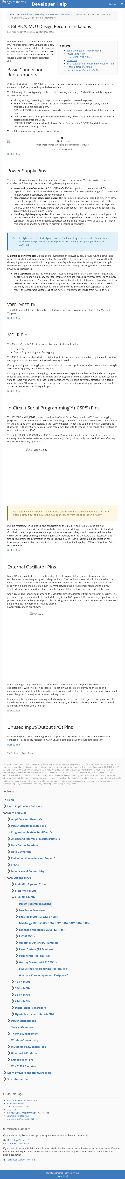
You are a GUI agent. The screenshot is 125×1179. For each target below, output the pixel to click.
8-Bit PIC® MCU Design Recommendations (32, 17)
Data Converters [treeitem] (21, 851)
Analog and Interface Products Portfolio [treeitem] (35, 838)
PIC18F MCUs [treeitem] (27, 936)
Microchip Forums (17, 1140)
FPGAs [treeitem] (15, 864)
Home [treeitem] (10, 799)
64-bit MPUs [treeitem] (22, 1001)
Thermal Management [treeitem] (25, 1033)
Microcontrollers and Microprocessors (68, 14)
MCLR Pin (72, 60)
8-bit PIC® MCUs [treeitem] (25, 897)
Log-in (112, 4)
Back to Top (13, 154)
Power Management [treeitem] (23, 1020)
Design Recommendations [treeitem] (35, 903)
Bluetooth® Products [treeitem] (24, 1053)
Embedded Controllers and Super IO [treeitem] (33, 858)
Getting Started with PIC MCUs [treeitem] (38, 962)
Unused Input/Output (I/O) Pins (84, 70)
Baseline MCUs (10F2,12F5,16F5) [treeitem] (38, 916)
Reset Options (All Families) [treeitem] (36, 949)
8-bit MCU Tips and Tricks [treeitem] (30, 884)
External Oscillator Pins (79, 66)
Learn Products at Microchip (30, 14)
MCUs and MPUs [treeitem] (21, 877)
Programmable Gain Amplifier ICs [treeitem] (31, 832)
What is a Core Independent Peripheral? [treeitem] (43, 975)
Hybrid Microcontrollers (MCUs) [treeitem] (34, 1014)
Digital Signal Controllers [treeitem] (30, 1007)
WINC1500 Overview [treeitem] (23, 1066)
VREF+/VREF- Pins (82, 57)
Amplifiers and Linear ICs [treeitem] (26, 819)
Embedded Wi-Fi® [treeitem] (22, 1059)
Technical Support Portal (20, 1159)
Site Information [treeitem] (17, 1079)
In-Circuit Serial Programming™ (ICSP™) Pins (90, 63)
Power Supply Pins (77, 53)
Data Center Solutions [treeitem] (24, 845)
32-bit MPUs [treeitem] (22, 994)
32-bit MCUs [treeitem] (22, 988)
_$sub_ (30, 753)
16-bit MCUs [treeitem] (22, 981)
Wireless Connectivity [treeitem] (24, 1040)
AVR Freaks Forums (17, 1143)
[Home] (11, 14)
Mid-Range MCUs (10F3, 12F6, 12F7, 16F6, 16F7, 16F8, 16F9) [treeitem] (54, 923)
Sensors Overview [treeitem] (22, 1027)
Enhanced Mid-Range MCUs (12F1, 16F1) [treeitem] (43, 929)
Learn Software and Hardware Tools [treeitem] (29, 1072)
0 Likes (14, 753)
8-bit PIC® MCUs (100, 14)
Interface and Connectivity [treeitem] (28, 871)
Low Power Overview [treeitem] (32, 910)
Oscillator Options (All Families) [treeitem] (38, 942)
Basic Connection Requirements (84, 50)
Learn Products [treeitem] (16, 812)
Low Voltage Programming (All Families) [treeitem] (43, 968)
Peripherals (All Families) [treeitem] (34, 955)
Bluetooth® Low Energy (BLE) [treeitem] (29, 1046)
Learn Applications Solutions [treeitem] (24, 806)
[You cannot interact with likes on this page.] (8, 753)
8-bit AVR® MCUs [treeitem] (25, 890)
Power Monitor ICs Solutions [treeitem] (28, 825)
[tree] (62, 800)
